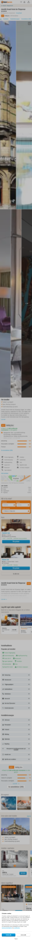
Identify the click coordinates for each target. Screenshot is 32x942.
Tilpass (16, 939)
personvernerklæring (7, 927)
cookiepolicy (17, 927)
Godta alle (8, 935)
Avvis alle (23, 935)
